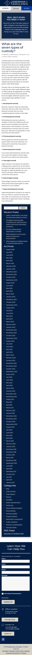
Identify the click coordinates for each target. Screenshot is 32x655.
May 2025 (9, 288)
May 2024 (9, 316)
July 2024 (9, 310)
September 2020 (11, 424)
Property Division (11, 516)
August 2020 (10, 427)
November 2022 (11, 366)
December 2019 (11, 449)
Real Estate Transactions (14, 519)
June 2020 (9, 432)
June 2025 (9, 285)
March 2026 (10, 263)
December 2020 (11, 416)
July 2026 (9, 252)
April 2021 (9, 405)
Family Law (9, 505)
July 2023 (9, 344)
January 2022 (10, 391)
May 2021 (9, 402)
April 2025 (9, 291)
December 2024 (11, 299)
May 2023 (9, 349)
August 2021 (10, 399)
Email (17, 8)
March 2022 (10, 388)
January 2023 (10, 360)
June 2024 (9, 313)
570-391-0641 (13, 627)
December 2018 (11, 460)
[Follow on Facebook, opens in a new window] (3, 639)
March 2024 (10, 321)
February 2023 (11, 358)
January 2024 (10, 327)
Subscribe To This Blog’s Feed (14, 534)
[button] (5, 8)
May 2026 (9, 258)
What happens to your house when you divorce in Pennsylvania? (16, 236)
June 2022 (9, 380)
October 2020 (10, 421)
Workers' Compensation (14, 525)
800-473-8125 (15, 629)
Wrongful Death (11, 527)
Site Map (12, 651)
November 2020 (11, 419)
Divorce (8, 497)
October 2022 (10, 369)
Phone (4, 570)
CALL (27, 8)
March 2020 (10, 441)
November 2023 (11, 333)
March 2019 (9, 457)
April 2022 (9, 385)
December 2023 (11, 330)
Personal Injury (11, 511)
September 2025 (11, 280)
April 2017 (9, 480)
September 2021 (11, 396)
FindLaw (24, 653)
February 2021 (10, 410)
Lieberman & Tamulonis (18, 54)
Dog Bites (9, 500)
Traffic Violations (11, 522)
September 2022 (11, 371)
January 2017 (10, 482)
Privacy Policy (20, 651)
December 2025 (11, 272)
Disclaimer (5, 598)
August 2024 (10, 308)
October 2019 (10, 455)
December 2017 (11, 471)
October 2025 (10, 277)
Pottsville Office (10, 619)
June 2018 (9, 466)
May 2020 (9, 435)
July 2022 (9, 377)
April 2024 (9, 319)
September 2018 (11, 463)
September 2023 (11, 338)
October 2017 (10, 474)
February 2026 (11, 266)
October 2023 (10, 335)
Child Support (10, 494)
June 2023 (9, 346)
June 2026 (9, 255)
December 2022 (11, 363)
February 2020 (11, 444)
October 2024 (10, 302)
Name (3, 558)
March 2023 (10, 355)
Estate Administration (13, 502)
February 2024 (11, 324)
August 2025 (10, 283)
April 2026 (9, 260)
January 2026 (10, 269)
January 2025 (10, 297)
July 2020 (9, 430)
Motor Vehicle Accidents (14, 508)
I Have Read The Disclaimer (13, 593)
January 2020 (10, 446)
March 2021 (9, 408)
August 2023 (10, 341)
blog (7, 489)
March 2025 (10, 294)
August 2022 (10, 374)
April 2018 (9, 469)
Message (4, 575)
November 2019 (11, 452)
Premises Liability (11, 514)
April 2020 (9, 438)
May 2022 (9, 383)
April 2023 (9, 352)
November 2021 (11, 394)
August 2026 (10, 249)
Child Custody (12, 57)
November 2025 (11, 274)
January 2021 (10, 413)
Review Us (8, 634)
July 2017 (9, 477)
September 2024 (11, 305)
